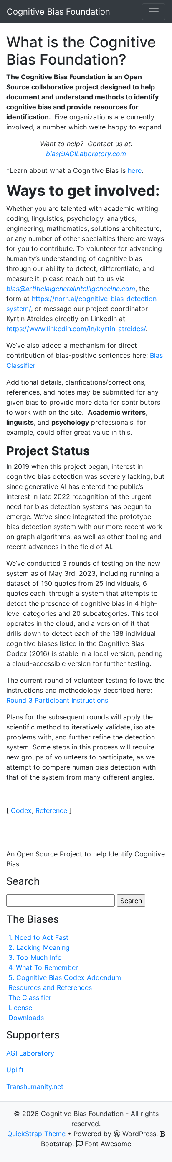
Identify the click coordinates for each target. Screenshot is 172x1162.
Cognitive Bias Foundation (58, 12)
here (135, 170)
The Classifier (29, 997)
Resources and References (50, 987)
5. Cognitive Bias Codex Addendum (64, 977)
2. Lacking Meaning (39, 947)
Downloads (26, 1017)
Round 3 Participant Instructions (57, 700)
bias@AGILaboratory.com (86, 153)
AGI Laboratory (30, 1053)
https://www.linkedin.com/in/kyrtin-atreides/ (76, 328)
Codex (21, 810)
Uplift (15, 1070)
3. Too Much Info (35, 957)
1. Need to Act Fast (38, 937)
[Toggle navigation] (153, 11)
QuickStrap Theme (36, 1133)
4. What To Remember (43, 967)
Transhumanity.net (34, 1086)
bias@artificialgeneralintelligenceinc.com (70, 288)
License (20, 1007)
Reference (51, 810)
